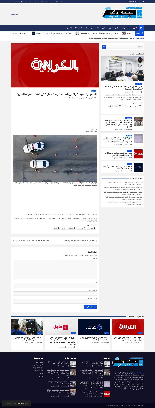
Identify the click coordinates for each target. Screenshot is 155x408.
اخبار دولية (94, 91)
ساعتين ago (71, 347)
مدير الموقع (82, 98)
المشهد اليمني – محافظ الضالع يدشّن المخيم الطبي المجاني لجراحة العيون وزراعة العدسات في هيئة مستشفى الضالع (118, 123)
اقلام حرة (69, 27)
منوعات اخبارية (89, 27)
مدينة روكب (125, 27)
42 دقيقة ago (127, 171)
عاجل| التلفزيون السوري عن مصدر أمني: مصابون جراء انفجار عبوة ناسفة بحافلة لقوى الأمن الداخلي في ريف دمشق (61, 341)
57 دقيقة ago (64, 386)
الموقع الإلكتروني (92, 298)
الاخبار (135, 27)
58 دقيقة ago (64, 396)
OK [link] (15, 403)
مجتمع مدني (128, 135)
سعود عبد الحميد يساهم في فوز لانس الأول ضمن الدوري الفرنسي (118, 154)
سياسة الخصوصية (37, 2)
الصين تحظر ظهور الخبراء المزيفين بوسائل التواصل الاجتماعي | (32, 240)
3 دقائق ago (138, 92)
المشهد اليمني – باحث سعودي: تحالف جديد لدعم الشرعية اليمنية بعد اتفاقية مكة (57, 392)
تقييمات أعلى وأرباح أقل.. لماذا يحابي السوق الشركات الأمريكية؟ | (28, 338)
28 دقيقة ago (127, 144)
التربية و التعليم (113, 27)
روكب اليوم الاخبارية (138, 372)
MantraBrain (114, 405)
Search (104, 47)
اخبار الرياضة (101, 27)
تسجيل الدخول (58, 2)
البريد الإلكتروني (92, 290)
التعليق (94, 259)
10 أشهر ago (92, 98)
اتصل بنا (13, 2)
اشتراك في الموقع (48, 2)
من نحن (18, 2)
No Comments (74, 98)
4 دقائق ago (127, 129)
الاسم (95, 282)
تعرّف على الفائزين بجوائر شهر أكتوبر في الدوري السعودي (78, 240)
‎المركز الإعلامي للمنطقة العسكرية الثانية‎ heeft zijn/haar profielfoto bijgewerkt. (125, 183)
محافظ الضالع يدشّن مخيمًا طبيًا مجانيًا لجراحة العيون (58, 382)
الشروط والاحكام (27, 2)
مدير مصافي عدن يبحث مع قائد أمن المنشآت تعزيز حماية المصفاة (123, 88)
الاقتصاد (79, 27)
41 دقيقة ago (127, 158)
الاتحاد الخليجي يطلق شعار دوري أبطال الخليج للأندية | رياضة (117, 167)
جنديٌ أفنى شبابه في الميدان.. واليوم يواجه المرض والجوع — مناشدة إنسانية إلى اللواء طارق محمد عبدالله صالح (117, 139)
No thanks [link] (9, 403)
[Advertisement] (55, 112)
